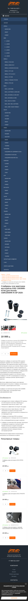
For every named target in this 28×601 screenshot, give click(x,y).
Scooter (7, 136)
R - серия (7, 50)
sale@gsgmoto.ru (13, 10)
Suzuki (5, 196)
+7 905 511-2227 (14, 8)
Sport (6, 32)
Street (6, 35)
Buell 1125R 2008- (9, 88)
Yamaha (5, 238)
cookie (7, 591)
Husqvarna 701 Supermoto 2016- (13, 151)
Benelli (5, 59)
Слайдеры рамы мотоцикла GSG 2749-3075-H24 (13, 494)
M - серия (7, 56)
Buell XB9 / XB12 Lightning (11, 103)
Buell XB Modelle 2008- (11, 97)
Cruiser (7, 118)
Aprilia (5, 26)
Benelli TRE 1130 (9, 83)
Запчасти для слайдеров (10, 259)
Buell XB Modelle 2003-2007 (12, 94)
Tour (6, 172)
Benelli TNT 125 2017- (10, 74)
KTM (5, 175)
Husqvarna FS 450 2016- (11, 154)
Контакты (6, 269)
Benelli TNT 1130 (9, 71)
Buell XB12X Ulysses (10, 100)
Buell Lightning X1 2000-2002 (12, 91)
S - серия (7, 53)
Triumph (6, 211)
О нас (5, 262)
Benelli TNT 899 (9, 77)
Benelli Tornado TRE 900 (11, 80)
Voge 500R (7, 235)
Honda (5, 127)
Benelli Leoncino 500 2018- (12, 68)
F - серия (7, 41)
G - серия (7, 44)
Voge (5, 226)
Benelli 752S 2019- (9, 62)
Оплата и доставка (8, 266)
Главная (6, 19)
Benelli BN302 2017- (10, 65)
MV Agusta (6, 187)
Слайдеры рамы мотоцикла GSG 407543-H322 (12, 461)
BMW (5, 38)
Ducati (5, 109)
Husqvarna (6, 148)
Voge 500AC (8, 232)
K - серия (7, 47)
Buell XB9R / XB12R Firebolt (12, 106)
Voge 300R (7, 229)
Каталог (6, 22)
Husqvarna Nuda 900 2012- (11, 157)
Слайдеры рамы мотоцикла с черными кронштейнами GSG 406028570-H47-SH (12, 528)
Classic (7, 115)
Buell (5, 85)
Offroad (7, 247)
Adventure (8, 29)
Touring (7, 145)
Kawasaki (6, 160)
